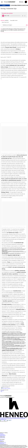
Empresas (3, 20)
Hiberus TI (1, 440)
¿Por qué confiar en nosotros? (5, 388)
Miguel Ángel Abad (5, 22)
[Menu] (2, 2)
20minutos (1, 433)
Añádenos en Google (7, 25)
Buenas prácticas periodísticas (19, 418)
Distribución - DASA (3, 442)
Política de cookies (19, 417)
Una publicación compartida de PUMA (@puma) (11, 153)
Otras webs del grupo (3, 421)
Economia (2, 390)
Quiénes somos (12, 418)
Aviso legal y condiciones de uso (5, 417)
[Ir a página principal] (9, 2)
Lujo (1, 391)
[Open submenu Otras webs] (10, 431)
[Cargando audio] (3, 16)
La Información (2, 434)
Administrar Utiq (4, 418)
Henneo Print (2, 443)
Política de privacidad (13, 417)
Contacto (8, 418)
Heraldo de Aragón (3, 435)
